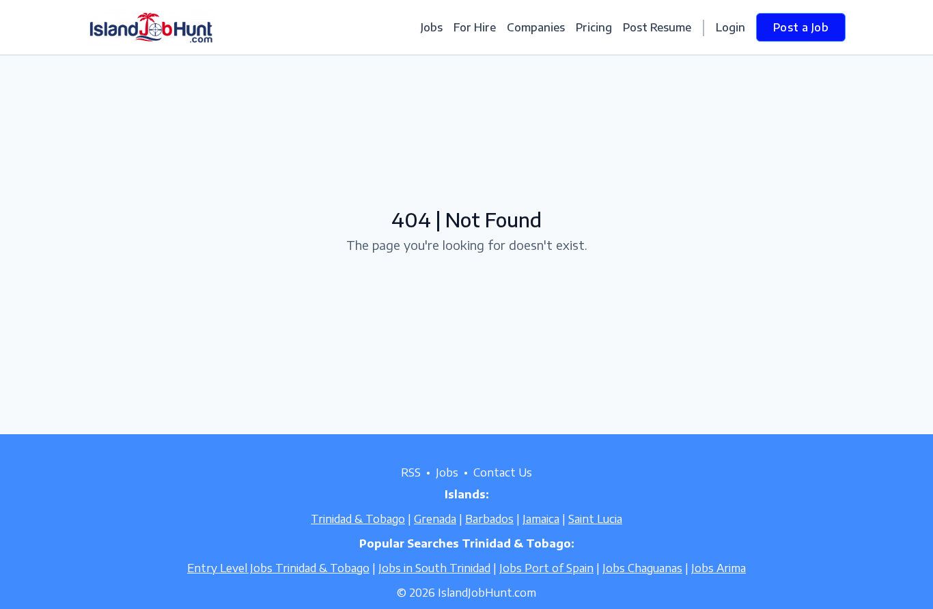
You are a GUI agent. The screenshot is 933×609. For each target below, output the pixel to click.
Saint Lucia (595, 519)
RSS (411, 472)
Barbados (489, 519)
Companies (536, 27)
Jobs (432, 27)
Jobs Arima (718, 568)
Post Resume (657, 27)
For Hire (475, 27)
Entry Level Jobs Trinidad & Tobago (278, 568)
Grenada (435, 519)
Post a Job (800, 27)
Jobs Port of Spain (546, 568)
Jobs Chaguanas (642, 568)
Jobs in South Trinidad (434, 568)
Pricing (594, 27)
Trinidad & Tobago (358, 519)
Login (730, 27)
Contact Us (502, 472)
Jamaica (541, 519)
